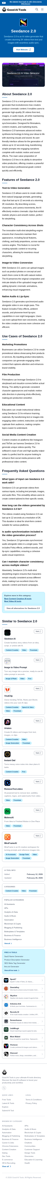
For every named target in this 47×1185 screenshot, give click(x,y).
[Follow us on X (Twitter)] (4, 1088)
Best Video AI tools (12, 601)
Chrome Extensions (10, 1146)
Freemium (33, 650)
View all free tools (10, 970)
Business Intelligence (13, 939)
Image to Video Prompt (15, 667)
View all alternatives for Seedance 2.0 (23, 608)
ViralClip (8, 696)
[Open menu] (42, 9)
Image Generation (12, 743)
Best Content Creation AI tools (17, 599)
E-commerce (7, 1160)
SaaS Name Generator (13, 956)
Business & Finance (12, 935)
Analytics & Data (11, 912)
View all (7, 943)
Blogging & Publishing (13, 928)
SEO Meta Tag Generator (14, 963)
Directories (29, 1156)
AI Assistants (11, 854)
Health (27, 1163)
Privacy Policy (31, 1103)
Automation (9, 920)
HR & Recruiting (8, 1163)
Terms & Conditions (34, 1100)
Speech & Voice (28, 707)
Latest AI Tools (8, 1103)
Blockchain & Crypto (12, 924)
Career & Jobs (8, 1143)
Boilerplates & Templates (14, 931)
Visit (37, 631)
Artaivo (7, 728)
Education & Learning (33, 1160)
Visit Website (22, 50)
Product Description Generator (17, 960)
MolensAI (9, 817)
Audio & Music (10, 916)
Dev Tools (6, 1156)
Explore (5, 1107)
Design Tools (24, 854)
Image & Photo (11, 679)
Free (29, 679)
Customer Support (32, 1149)
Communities (30, 1146)
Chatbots (28, 1143)
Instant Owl (9, 760)
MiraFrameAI (10, 843)
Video (24, 650)
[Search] (36, 9)
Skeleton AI (10, 639)
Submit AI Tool (8, 1110)
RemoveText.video (13, 789)
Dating (4, 1153)
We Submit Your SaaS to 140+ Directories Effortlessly (26, 3)
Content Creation (12, 650)
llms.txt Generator (11, 966)
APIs (6, 908)
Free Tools (6, 1100)
